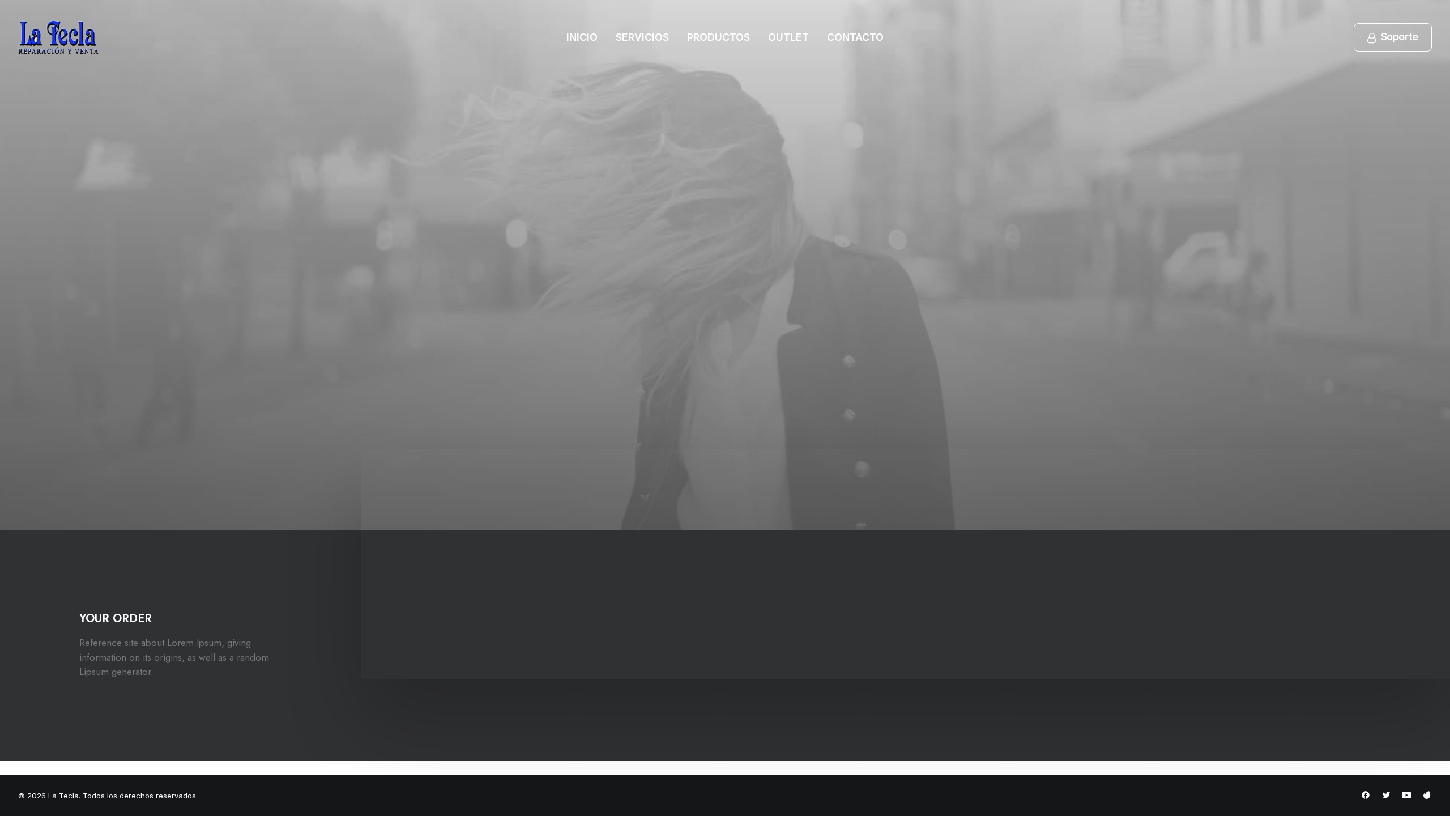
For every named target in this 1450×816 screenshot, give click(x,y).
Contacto (855, 37)
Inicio (582, 37)
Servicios (642, 37)
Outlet (788, 37)
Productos (718, 37)
